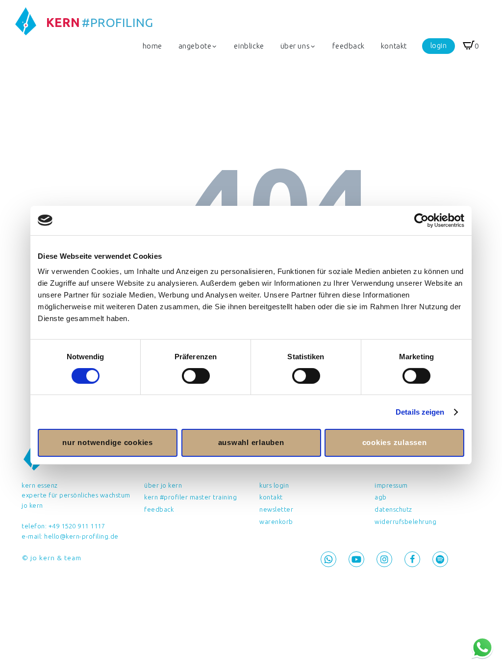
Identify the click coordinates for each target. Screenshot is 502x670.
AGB (381, 497)
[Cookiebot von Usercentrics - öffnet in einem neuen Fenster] (421, 220)
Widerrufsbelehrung (405, 521)
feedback (159, 509)
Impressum (391, 485)
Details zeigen (420, 412)
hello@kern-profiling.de (81, 536)
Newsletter (276, 509)
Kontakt (271, 497)
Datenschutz (393, 509)
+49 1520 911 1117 (77, 525)
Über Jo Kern (163, 485)
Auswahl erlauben (251, 442)
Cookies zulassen (394, 442)
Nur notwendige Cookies (107, 442)
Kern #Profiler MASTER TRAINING (190, 497)
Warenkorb (276, 521)
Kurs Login (274, 485)
